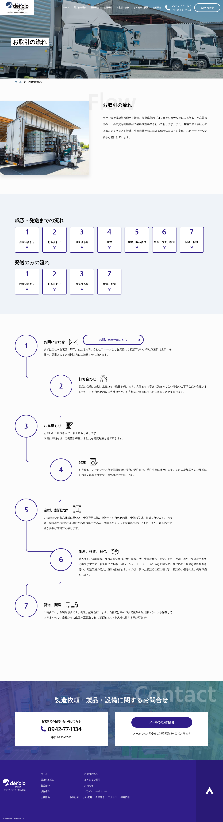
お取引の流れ (123, 7)
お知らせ (88, 785)
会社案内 (157, 7)
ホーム (66, 7)
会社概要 (87, 797)
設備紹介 (108, 7)
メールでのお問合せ (161, 722)
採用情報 (125, 797)
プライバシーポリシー (95, 791)
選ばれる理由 (80, 7)
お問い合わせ (207, 7)
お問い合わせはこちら (113, 339)
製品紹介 (95, 7)
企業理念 (100, 797)
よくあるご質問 (141, 7)
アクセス (112, 797)
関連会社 (74, 797)
